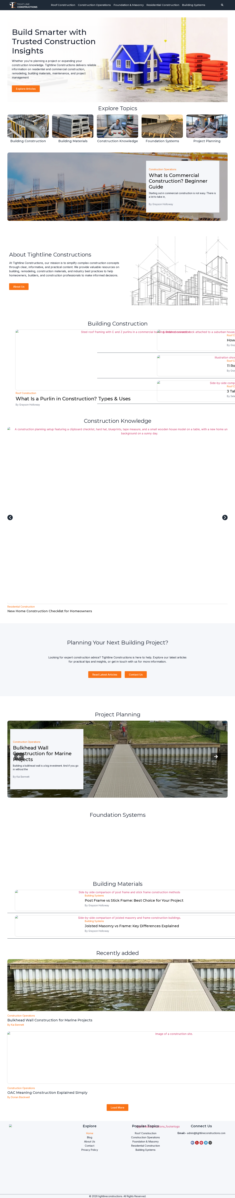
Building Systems (193, 5)
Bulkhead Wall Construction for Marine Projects (42, 753)
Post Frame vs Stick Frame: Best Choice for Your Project (134, 900)
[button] (10, 517)
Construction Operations (94, 5)
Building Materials (72, 141)
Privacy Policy (89, 1149)
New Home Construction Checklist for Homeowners (49, 611)
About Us (89, 1141)
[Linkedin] (206, 1143)
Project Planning (207, 141)
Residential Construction (162, 5)
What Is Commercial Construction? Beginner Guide (178, 181)
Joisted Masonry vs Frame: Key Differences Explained (132, 926)
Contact (89, 1145)
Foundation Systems (162, 141)
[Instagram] (210, 1143)
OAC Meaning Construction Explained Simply (47, 1093)
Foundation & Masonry (129, 5)
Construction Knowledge (117, 141)
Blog (89, 1137)
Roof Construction (63, 5)
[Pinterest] (201, 1143)
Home (89, 1133)
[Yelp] (197, 1143)
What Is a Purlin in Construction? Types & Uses (73, 399)
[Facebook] (192, 1143)
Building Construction (28, 141)
